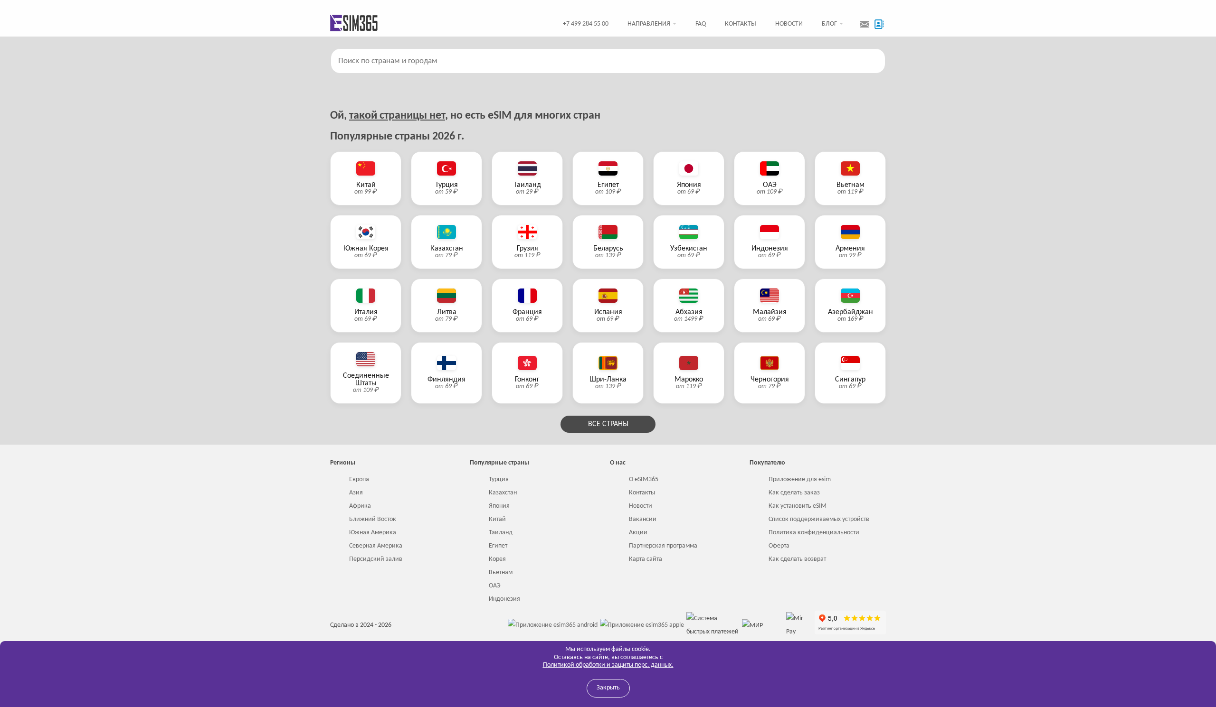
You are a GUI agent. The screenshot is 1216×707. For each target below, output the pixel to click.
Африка (360, 506)
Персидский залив (375, 559)
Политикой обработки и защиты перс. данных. (608, 665)
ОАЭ (495, 585)
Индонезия (504, 599)
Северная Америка (375, 545)
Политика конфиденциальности (814, 532)
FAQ (700, 24)
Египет (498, 545)
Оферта (779, 545)
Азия (356, 492)
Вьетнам (501, 572)
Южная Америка (372, 532)
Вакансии (642, 519)
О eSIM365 (643, 479)
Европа (359, 479)
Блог (829, 24)
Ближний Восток (372, 519)
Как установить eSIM (797, 506)
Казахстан (503, 492)
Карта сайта (645, 559)
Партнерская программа (663, 545)
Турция (499, 479)
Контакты (740, 24)
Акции (638, 532)
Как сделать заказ (794, 492)
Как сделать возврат (797, 559)
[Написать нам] (864, 24)
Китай (497, 519)
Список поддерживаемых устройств (819, 519)
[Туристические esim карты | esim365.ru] (354, 24)
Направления (648, 24)
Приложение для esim (800, 479)
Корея (497, 559)
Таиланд (501, 532)
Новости (789, 24)
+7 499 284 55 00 (585, 24)
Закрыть (608, 687)
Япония (499, 506)
